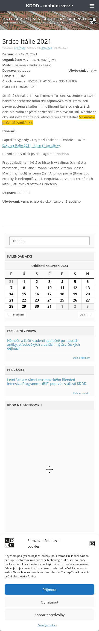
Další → (84, 314)
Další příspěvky (81, 357)
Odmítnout (49, 602)
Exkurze (46, 47)
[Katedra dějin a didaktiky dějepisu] (49, 20)
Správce (19, 47)
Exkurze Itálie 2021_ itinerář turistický (31, 145)
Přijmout (49, 589)
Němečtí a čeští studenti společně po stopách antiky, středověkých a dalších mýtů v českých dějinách (43, 344)
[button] (92, 543)
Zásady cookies (47, 625)
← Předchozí (17, 314)
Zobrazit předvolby (50, 614)
